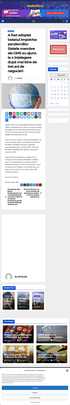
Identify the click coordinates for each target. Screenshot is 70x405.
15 (61, 91)
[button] (67, 370)
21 (58, 94)
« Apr (52, 104)
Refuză (35, 393)
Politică (7, 352)
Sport (40, 332)
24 (68, 94)
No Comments (24, 340)
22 (61, 94)
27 (55, 98)
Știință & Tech (9, 332)
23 (65, 94)
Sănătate (10, 31)
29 (61, 98)
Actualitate (42, 352)
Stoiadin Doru (11, 340)
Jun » (57, 104)
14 (58, 91)
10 (68, 87)
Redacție (19, 78)
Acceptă (35, 388)
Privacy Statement (35, 402)
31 (68, 98)
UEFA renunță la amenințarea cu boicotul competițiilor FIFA (51, 337)
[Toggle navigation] (33, 21)
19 (51, 94)
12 (51, 91)
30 (65, 98)
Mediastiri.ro (35, 6)
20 (55, 94)
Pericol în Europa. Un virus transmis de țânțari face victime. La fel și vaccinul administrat (31, 193)
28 (58, 98)
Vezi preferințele (35, 398)
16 (65, 91)
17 (68, 91)
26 (51, 98)
